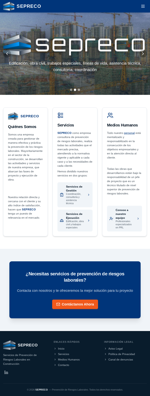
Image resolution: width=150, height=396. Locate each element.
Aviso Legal (115, 348)
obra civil (37, 63)
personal (129, 132)
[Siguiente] (143, 54)
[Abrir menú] (143, 6)
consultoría (62, 70)
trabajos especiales (64, 63)
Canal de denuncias (120, 359)
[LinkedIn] (6, 372)
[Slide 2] (75, 90)
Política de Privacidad (121, 354)
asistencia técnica (124, 63)
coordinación (86, 70)
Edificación (18, 63)
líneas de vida (95, 63)
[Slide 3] (79, 90)
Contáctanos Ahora (78, 304)
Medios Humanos (69, 359)
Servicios (63, 354)
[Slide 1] (71, 90)
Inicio (61, 348)
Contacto (63, 365)
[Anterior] (7, 54)
